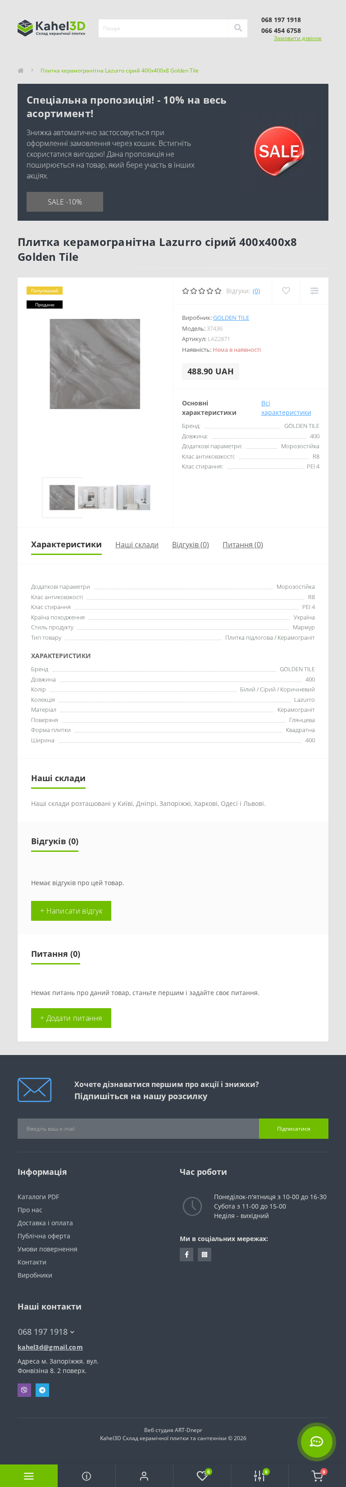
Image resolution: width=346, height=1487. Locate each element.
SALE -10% (65, 202)
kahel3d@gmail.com (50, 1347)
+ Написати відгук (71, 911)
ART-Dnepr (188, 1430)
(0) (256, 290)
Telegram (42, 1390)
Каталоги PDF (39, 1196)
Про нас (30, 1209)
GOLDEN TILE (231, 318)
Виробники (35, 1275)
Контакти (32, 1262)
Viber (24, 1390)
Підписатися (293, 1128)
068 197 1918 (281, 19)
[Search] (237, 28)
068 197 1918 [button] (43, 1332)
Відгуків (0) (190, 545)
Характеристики (66, 544)
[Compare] (314, 290)
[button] (144, 1475)
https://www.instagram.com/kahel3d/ (204, 1254)
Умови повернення (47, 1249)
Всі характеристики (286, 408)
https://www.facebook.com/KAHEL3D (186, 1254)
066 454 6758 (281, 30)
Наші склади (137, 545)
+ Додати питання (71, 1018)
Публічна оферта (44, 1236)
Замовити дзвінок (298, 38)
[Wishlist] (286, 290)
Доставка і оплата (45, 1223)
